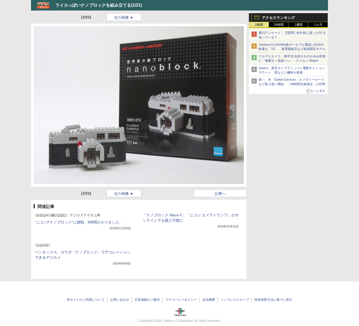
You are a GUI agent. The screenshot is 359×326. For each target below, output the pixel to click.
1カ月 (318, 25)
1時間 (259, 25)
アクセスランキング (278, 18)
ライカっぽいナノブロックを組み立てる (93, 5)
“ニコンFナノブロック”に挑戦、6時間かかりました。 (79, 222)
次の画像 (121, 17)
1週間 (298, 25)
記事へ (220, 193)
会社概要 (208, 300)
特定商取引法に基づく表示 (273, 300)
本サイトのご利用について (86, 300)
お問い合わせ (119, 300)
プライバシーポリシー (181, 300)
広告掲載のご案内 (147, 300)
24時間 (279, 25)
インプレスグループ (234, 300)
